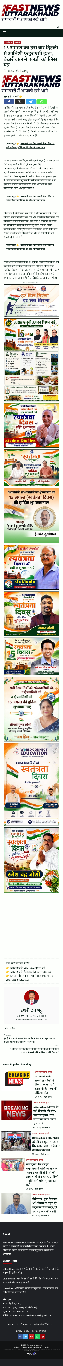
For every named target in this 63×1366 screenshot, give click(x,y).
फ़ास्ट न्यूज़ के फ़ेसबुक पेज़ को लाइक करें (30, 972)
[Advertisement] (31, 926)
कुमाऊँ (50, 1072)
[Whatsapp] (41, 101)
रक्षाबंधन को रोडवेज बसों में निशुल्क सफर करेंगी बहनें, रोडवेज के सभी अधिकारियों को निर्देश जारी (34, 1049)
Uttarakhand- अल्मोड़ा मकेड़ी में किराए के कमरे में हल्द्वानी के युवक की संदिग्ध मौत (46, 1084)
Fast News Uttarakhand (34, 1345)
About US (13, 1324)
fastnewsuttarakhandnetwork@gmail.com (31, 1315)
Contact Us (26, 1324)
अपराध (37, 1072)
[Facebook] (9, 101)
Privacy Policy (22, 1331)
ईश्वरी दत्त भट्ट (22, 71)
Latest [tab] (5, 1064)
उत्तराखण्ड (43, 1072)
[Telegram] (31, 101)
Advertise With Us (43, 1324)
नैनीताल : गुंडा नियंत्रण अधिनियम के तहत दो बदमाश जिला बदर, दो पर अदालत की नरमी (44, 1205)
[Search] (58, 27)
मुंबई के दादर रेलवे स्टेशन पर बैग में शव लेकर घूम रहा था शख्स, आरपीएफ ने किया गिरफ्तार (29, 1038)
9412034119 (23, 980)
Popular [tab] (14, 1064)
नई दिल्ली (12, 1028)
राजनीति (17, 42)
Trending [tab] (26, 1064)
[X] (20, 101)
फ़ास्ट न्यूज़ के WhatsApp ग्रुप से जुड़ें (27, 968)
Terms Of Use (39, 1331)
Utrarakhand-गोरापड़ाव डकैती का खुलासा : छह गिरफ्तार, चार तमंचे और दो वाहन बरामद (46, 1144)
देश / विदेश (8, 42)
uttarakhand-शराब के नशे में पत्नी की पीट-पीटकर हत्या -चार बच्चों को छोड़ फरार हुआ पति (45, 1115)
